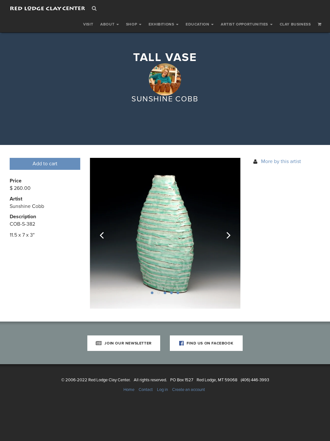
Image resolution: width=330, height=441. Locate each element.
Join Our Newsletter (127, 343)
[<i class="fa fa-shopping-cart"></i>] (319, 24)
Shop (132, 24)
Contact (146, 389)
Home (128, 389)
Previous (106, 233)
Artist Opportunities (245, 24)
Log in (162, 389)
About (108, 24)
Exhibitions (162, 24)
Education (198, 24)
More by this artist (281, 161)
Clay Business (295, 24)
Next (224, 233)
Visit (88, 24)
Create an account (188, 389)
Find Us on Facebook (209, 343)
